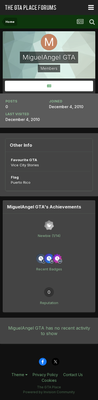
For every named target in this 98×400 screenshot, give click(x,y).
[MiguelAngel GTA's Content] (49, 86)
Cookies (49, 380)
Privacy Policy (45, 374)
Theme (18, 374)
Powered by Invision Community (49, 392)
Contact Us (73, 374)
